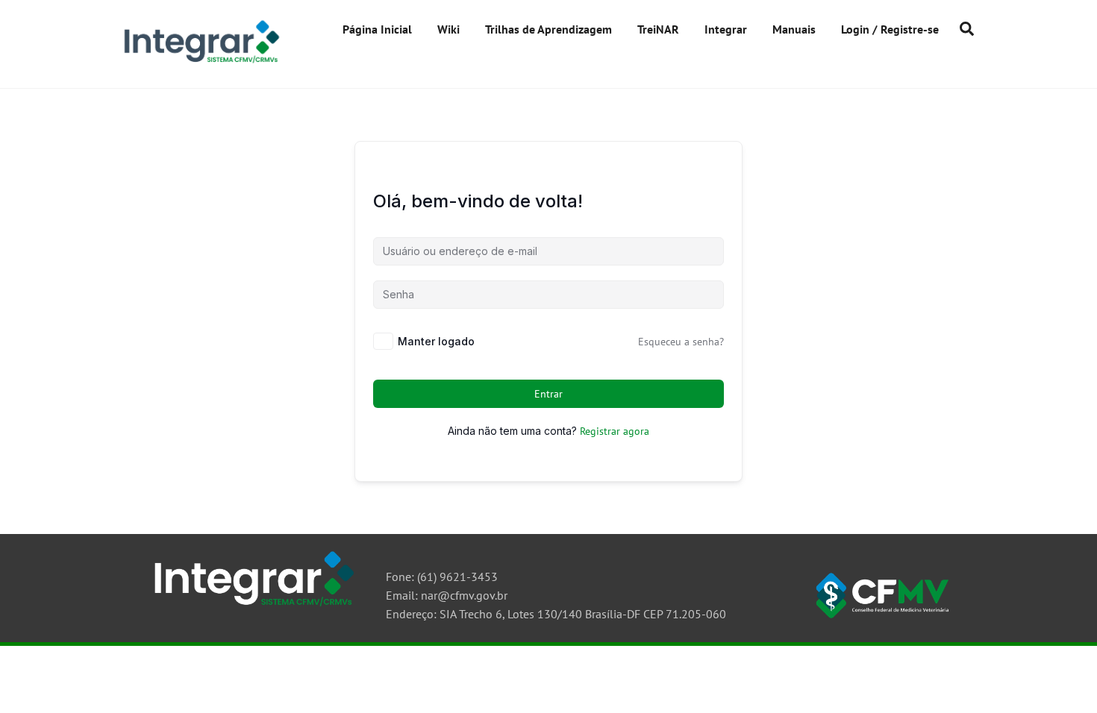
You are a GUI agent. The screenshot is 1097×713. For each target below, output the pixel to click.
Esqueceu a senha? (681, 341)
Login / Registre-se (890, 29)
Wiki (448, 29)
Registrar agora (614, 431)
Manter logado (436, 341)
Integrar (725, 29)
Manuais (794, 29)
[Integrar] (200, 62)
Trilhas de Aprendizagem (548, 29)
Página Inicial (377, 29)
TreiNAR (658, 29)
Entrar (548, 394)
